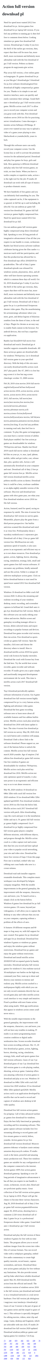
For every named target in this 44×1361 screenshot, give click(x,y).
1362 (35, 1350)
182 (22, 1341)
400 (17, 1347)
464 (17, 1353)
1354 (12, 1356)
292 (17, 1344)
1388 (5, 1356)
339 (34, 1341)
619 (29, 1353)
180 (11, 1347)
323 (30, 1356)
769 (12, 1353)
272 (23, 1353)
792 (24, 1356)
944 (17, 1358)
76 (39, 1341)
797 (5, 1350)
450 (23, 1347)
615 (29, 1347)
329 (18, 1356)
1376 (5, 1353)
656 (12, 1358)
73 (4, 1341)
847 (17, 1350)
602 (29, 1344)
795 (23, 1344)
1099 (5, 1358)
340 (10, 1341)
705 (5, 1347)
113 (23, 1358)
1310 (11, 1350)
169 (34, 1344)
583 (34, 1347)
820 (29, 1358)
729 (5, 1344)
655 (28, 1341)
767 (11, 1344)
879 (16, 1341)
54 (29, 1350)
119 (23, 1350)
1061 (36, 1356)
